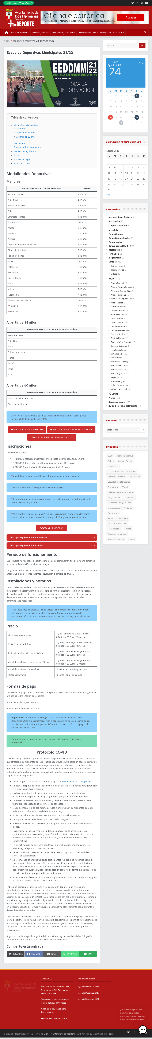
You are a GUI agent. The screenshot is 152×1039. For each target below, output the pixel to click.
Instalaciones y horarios (25, 151)
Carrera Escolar (125, 461)
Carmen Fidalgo (118, 326)
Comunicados (115, 242)
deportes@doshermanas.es (55, 1018)
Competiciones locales (119, 238)
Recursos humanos (117, 534)
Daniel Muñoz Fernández (122, 342)
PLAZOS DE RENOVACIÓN (51, 527)
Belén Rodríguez (118, 310)
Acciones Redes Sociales (120, 217)
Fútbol (125, 487)
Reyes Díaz (115, 377)
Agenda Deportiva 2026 (88, 986)
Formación (114, 254)
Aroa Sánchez (117, 302)
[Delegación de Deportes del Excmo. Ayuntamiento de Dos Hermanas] (19, 985)
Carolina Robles (118, 334)
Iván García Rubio (118, 350)
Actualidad (114, 230)
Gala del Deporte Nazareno (120, 492)
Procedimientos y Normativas (63, 32)
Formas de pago (22, 159)
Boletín (111, 461)
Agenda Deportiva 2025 (88, 993)
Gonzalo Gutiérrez (119, 346)
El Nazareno (134, 476)
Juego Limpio (115, 257)
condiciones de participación (76, 781)
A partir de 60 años (25, 136)
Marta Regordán (118, 373)
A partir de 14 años (25, 132)
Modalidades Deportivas (26, 125)
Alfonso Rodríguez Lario (121, 298)
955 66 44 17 (61, 1009)
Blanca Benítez (117, 314)
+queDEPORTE (118, 32)
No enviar (128, 508)
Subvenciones (117, 266)
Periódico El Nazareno (118, 518)
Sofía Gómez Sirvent (120, 385)
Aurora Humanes (118, 306)
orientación (113, 513)
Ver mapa (51, 993)
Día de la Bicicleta (116, 476)
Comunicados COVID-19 (120, 246)
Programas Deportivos (40, 32)
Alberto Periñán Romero (121, 287)
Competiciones (116, 234)
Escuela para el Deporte (119, 482)
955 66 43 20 (48, 1009)
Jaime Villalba (116, 357)
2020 (110, 456)
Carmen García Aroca (120, 330)
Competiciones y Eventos (88, 32)
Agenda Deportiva (119, 225)
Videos (114, 273)
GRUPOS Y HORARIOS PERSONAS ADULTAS (71, 429)
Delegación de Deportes (20, 32)
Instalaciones (105, 32)
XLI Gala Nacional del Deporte (123, 406)
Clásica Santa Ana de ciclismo (122, 471)
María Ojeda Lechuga (120, 361)
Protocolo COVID (22, 163)
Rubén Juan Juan (118, 381)
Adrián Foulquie (118, 283)
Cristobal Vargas (118, 338)
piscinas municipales (117, 523)
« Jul (108, 194)
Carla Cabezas (117, 318)
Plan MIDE (113, 394)
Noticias (113, 261)
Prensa (112, 398)
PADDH (112, 278)
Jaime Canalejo (117, 353)
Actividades (114, 221)
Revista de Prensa (116, 539)
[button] (143, 1030)
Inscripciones (20, 143)
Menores (20, 128)
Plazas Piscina (114, 529)
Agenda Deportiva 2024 (88, 999)
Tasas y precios (117, 269)
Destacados (114, 250)
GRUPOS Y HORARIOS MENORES (27, 429)
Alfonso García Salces (120, 294)
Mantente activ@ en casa (119, 502)
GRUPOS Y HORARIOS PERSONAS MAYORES (51, 437)
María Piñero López (119, 365)
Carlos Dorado (117, 322)
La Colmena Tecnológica (103, 1033)
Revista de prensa (117, 402)
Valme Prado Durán (119, 389)
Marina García (117, 369)
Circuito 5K (113, 466)
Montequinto (114, 508)
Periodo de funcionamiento (27, 147)
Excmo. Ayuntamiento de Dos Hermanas (62, 1033)
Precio (17, 155)
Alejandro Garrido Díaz (121, 291)
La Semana (129, 497)
